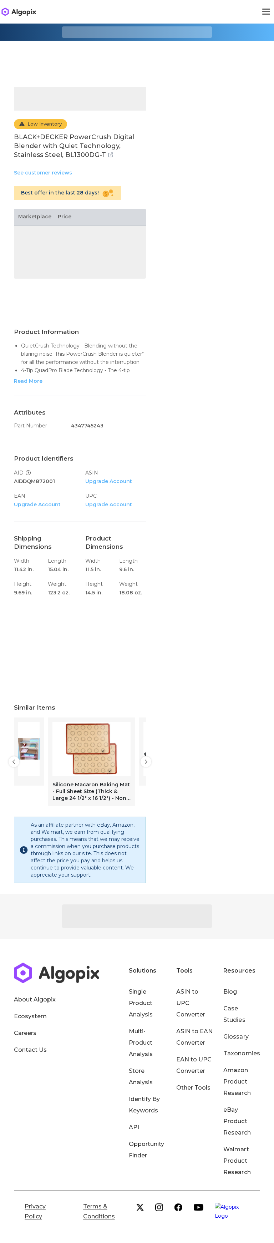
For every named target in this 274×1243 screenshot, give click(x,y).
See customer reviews (43, 172)
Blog (230, 991)
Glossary (235, 1036)
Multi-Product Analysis (141, 1042)
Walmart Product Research (236, 1161)
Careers (25, 1033)
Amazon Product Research (236, 1081)
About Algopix (35, 999)
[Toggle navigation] (266, 12)
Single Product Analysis (141, 1003)
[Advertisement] (137, 58)
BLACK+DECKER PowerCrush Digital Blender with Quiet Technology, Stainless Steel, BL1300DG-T (74, 146)
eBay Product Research (236, 1121)
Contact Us (30, 1049)
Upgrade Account (108, 481)
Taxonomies (241, 1053)
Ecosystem (30, 1016)
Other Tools (193, 1087)
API (134, 1127)
